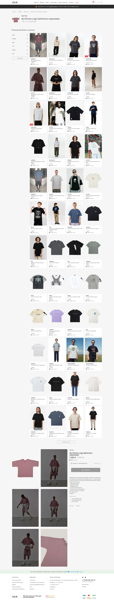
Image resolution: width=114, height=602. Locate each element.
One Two (24, 16)
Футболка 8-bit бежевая (73, 433)
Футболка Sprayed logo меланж (38, 365)
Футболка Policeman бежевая (55, 60)
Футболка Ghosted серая (91, 296)
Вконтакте (72, 571)
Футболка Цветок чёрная (73, 262)
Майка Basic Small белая (36, 128)
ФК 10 (32, 227)
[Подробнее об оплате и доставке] (100, 463)
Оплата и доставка (16, 580)
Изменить (96, 463)
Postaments (52, 58)
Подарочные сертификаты (18, 589)
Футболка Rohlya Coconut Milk (92, 195)
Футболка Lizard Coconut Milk (55, 128)
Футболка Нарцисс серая (36, 195)
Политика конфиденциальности (37, 584)
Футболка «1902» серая (36, 296)
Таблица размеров (16, 586)
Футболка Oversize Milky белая (93, 399)
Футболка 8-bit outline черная (37, 433)
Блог (31, 586)
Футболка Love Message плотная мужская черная (56, 229)
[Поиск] (95, 2)
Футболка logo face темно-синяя (75, 228)
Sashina (69, 127)
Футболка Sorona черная (73, 399)
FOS (50, 227)
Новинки (36, 2)
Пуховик (84, 586)
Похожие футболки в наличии (23, 30)
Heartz (32, 295)
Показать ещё (66, 442)
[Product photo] (25, 468)
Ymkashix (70, 227)
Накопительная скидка (17, 582)
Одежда (42, 2)
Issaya (87, 127)
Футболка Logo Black (90, 94)
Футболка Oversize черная (73, 128)
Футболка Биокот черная (91, 365)
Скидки (77, 2)
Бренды (71, 2)
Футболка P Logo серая (73, 94)
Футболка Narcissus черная (74, 195)
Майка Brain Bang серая (91, 60)
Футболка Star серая (54, 262)
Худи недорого (85, 584)
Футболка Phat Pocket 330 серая (56, 195)
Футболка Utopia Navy (91, 128)
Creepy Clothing (71, 363)
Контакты (52, 589)
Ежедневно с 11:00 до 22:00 (56, 582)
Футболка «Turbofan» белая (74, 296)
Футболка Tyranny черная (55, 94)
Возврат (78, 505)
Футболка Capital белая (36, 330)
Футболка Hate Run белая (55, 161)
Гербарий (33, 58)
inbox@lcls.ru (53, 586)
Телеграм (80, 571)
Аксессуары (53, 2)
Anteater (69, 160)
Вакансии (32, 589)
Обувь (47, 2)
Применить (20, 58)
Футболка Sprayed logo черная (74, 330)
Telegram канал (53, 6)
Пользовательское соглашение (37, 582)
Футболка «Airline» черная (55, 399)
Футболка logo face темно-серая (56, 433)
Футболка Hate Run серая (73, 60)
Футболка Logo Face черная (92, 228)
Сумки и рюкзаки (63, 2)
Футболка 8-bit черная (91, 433)
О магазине (32, 580)
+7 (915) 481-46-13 (54, 584)
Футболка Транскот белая (73, 365)
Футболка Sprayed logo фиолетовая (54, 331)
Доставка (71, 505)
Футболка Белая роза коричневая (36, 61)
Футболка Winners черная (36, 228)
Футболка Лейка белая (91, 330)
